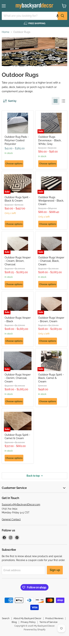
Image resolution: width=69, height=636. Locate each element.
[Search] (62, 16)
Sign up (55, 570)
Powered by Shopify (34, 629)
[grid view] (55, 101)
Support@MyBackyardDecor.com (21, 504)
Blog (14, 622)
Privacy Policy (28, 622)
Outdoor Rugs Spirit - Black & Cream (17, 199)
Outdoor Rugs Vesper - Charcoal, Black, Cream (51, 261)
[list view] (63, 101)
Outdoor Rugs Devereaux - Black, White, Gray (49, 140)
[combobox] (30, 16)
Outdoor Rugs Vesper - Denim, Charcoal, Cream (18, 378)
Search (6, 618)
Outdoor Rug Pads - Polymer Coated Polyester (17, 140)
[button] (57, 16)
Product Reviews (54, 618)
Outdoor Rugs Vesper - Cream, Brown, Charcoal (18, 261)
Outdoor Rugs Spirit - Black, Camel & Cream (51, 378)
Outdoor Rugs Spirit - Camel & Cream (17, 436)
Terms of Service (48, 622)
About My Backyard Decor (27, 618)
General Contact (11, 519)
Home (5, 32)
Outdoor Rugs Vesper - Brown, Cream (51, 319)
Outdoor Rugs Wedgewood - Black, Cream (51, 201)
